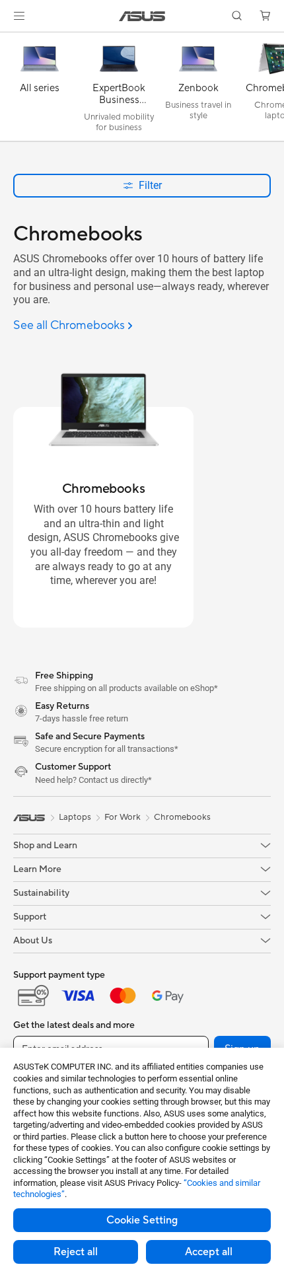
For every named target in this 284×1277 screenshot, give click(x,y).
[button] (19, 16)
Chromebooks (182, 817)
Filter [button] (150, 185)
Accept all (208, 1252)
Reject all (75, 1252)
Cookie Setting (142, 1220)
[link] (142, 16)
